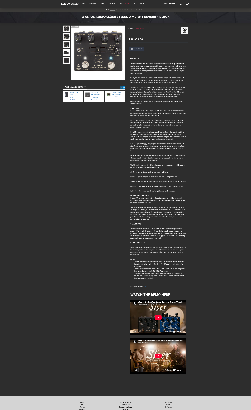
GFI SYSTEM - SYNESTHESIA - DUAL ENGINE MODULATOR (95, 95)
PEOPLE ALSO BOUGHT (75, 87)
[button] (121, 87)
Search (112, 10)
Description (134, 58)
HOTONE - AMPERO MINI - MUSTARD (117, 93)
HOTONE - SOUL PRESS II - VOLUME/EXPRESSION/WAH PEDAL (76, 95)
